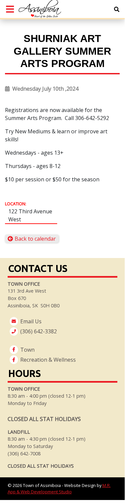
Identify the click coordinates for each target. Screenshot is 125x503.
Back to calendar (35, 238)
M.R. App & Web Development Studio (59, 488)
